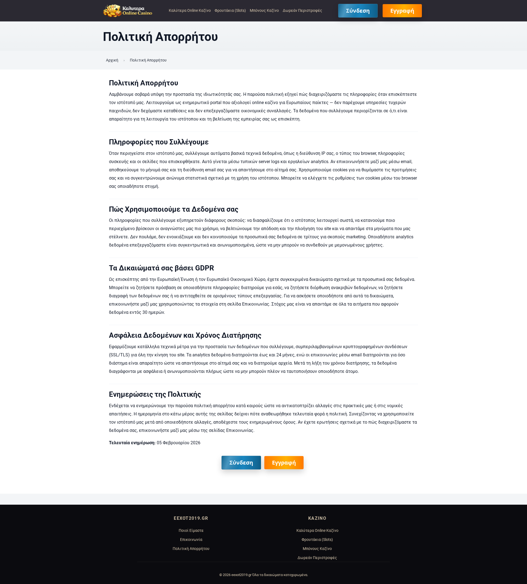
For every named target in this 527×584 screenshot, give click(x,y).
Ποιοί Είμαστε (191, 530)
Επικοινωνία (191, 539)
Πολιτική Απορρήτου (191, 548)
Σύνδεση (358, 10)
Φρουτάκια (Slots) (230, 10)
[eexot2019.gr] (128, 10)
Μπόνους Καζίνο (264, 10)
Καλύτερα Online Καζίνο (190, 10)
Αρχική (112, 60)
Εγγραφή (402, 10)
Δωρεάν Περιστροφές (302, 10)
